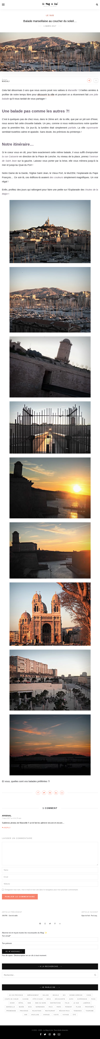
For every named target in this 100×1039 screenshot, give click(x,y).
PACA (51, 1007)
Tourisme (90, 1010)
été (74, 1014)
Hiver (12, 1003)
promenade (11, 1010)
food (93, 999)
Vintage (46, 1014)
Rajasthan (36, 1010)
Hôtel (21, 1003)
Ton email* (6, 936)
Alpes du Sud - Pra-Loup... (89, 916)
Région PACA (64, 1010)
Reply (7, 828)
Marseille (10, 1007)
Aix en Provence (16, 995)
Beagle (56, 995)
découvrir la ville (45, 94)
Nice (30, 1007)
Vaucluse (35, 1014)
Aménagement (33, 995)
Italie (67, 1003)
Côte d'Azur (38, 999)
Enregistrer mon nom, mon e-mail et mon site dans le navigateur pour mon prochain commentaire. (41, 890)
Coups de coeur (11, 999)
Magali (6, 81)
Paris (59, 1007)
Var (25, 1014)
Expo (71, 999)
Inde (29, 1003)
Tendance (78, 1010)
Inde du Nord (40, 1003)
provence (24, 1010)
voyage (66, 1014)
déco (49, 999)
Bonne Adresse (76, 995)
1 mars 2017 (50, 26)
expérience (82, 999)
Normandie (40, 1007)
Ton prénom (7, 943)
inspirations (55, 1003)
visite (56, 1014)
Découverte (60, 999)
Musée (21, 1007)
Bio (64, 995)
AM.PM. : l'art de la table (10, 916)
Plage (78, 1007)
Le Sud (50, 15)
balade (46, 995)
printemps (89, 1007)
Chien (88, 995)
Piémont (68, 1007)
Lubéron (86, 1003)
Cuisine (25, 999)
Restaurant (50, 1010)
